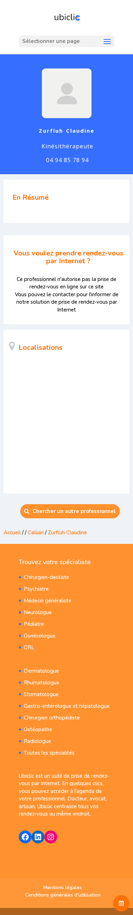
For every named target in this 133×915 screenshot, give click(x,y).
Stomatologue (41, 694)
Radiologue (37, 741)
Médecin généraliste (47, 600)
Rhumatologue (41, 682)
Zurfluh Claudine (67, 532)
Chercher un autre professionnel (74, 511)
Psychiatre (36, 588)
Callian (36, 532)
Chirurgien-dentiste (46, 577)
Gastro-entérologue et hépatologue (67, 706)
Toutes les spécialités (49, 752)
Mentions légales (62, 887)
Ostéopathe (38, 729)
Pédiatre (34, 624)
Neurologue (38, 612)
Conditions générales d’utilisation (62, 895)
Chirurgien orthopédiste (52, 717)
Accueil (12, 532)
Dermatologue (41, 670)
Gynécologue (39, 635)
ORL (29, 647)
